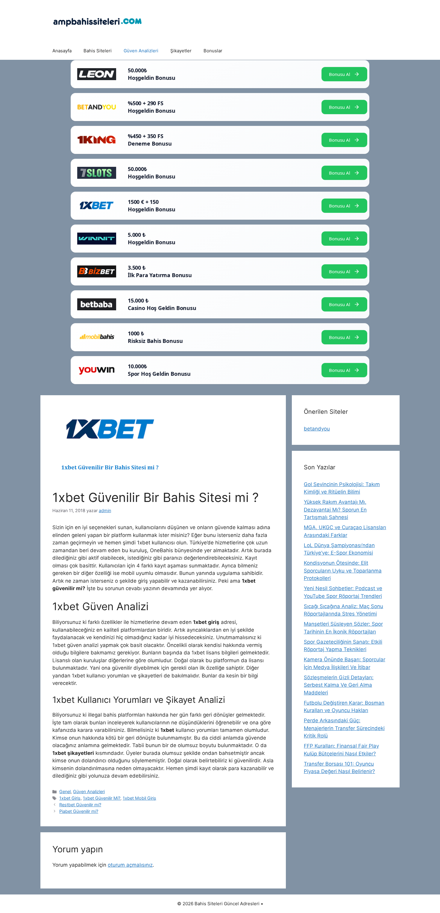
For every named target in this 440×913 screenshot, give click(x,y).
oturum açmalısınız (130, 865)
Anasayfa (62, 51)
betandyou (317, 429)
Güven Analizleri (141, 51)
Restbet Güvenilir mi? (80, 804)
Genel (65, 791)
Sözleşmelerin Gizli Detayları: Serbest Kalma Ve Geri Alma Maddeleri (339, 685)
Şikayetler (181, 51)
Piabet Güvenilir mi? (78, 811)
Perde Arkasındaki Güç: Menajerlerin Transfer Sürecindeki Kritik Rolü (344, 728)
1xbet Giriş (70, 798)
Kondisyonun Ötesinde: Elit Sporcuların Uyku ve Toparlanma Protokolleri (343, 570)
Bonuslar (213, 51)
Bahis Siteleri (98, 51)
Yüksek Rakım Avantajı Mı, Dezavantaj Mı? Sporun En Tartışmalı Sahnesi (335, 509)
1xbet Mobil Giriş (139, 798)
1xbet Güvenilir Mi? (101, 798)
